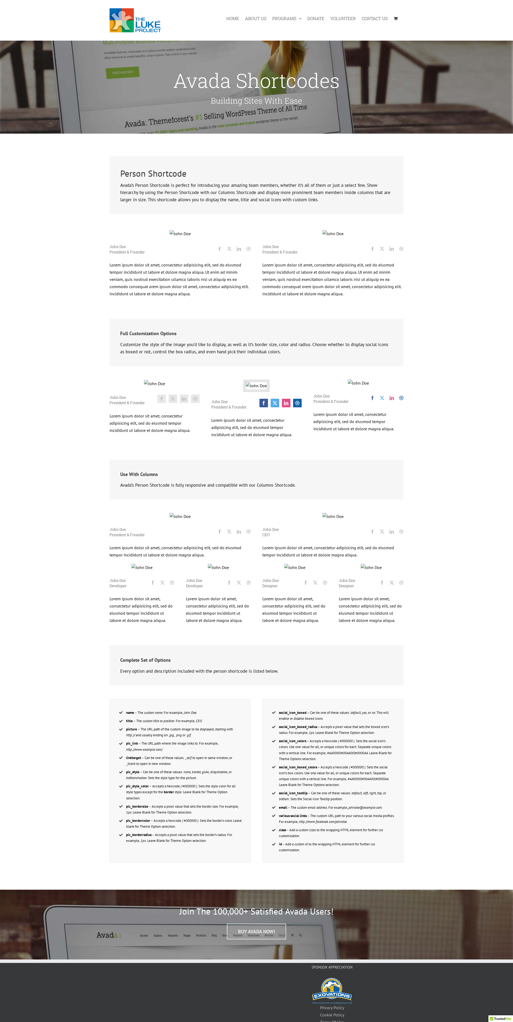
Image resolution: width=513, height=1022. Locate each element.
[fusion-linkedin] (239, 249)
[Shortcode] (256, 67)
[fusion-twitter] (229, 249)
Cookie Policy (332, 1014)
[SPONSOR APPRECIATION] (332, 981)
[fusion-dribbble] (248, 249)
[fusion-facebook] (219, 249)
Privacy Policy (332, 1007)
